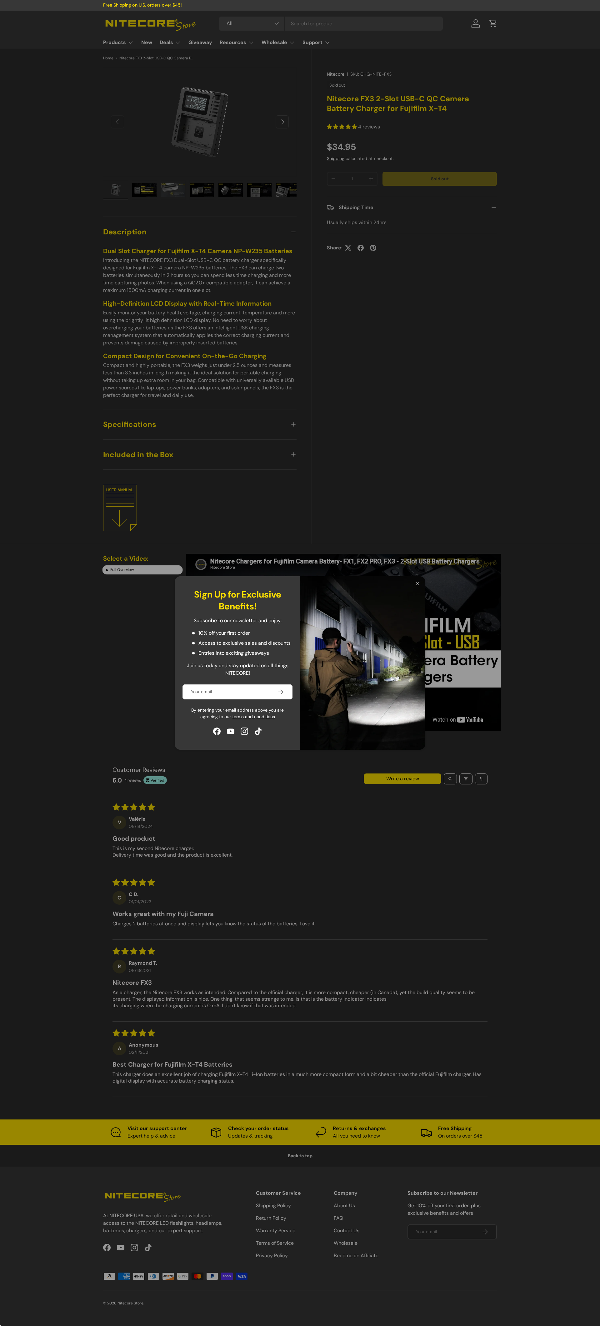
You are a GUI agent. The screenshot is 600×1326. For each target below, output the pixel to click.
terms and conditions (253, 716)
